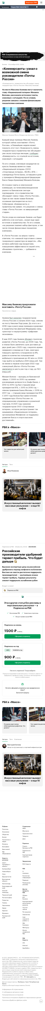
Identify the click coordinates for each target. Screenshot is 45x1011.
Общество (5, 834)
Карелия (4, 910)
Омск (4, 874)
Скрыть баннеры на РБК (27, 847)
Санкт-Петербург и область (6, 864)
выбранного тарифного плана (13, 675)
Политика (5, 829)
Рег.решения (25, 912)
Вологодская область (6, 880)
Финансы (5, 844)
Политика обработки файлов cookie (14, 1000)
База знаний (6, 849)
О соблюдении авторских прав (12, 992)
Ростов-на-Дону (7, 897)
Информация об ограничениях (12, 989)
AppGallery (25, 948)
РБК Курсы (25, 927)
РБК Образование (6, 852)
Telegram (25, 836)
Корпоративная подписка (27, 855)
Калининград (6, 883)
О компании (25, 872)
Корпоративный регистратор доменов (25, 903)
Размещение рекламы (25, 883)
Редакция (25, 880)
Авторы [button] (5, 464)
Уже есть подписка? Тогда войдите (22, 670)
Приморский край (6, 916)
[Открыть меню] (41, 2)
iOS (23, 943)
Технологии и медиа (9, 311)
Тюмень (4, 903)
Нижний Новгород (5, 891)
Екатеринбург (6, 869)
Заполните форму (22, 692)
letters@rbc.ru (31, 977)
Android (25, 945)
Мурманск (5, 913)
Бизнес (4, 64)
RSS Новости (26, 864)
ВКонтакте (25, 831)
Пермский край (7, 895)
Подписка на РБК (26, 851)
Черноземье (6, 905)
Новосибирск (6, 871)
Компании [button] (18, 739)
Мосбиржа (21, 982)
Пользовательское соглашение (12, 994)
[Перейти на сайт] (22, 56)
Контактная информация (25, 876)
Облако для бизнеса (25, 897)
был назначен (15, 317)
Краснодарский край (7, 887)
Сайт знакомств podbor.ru (25, 918)
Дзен (24, 839)
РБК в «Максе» (11, 427)
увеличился (7, 368)
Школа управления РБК (25, 932)
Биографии (5, 846)
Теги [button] (11, 464)
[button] (22, 56)
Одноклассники (27, 833)
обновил (28, 338)
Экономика (5, 832)
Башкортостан (6, 876)
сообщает (33, 153)
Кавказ (4, 908)
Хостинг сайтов (25, 908)
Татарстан (5, 900)
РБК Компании (25, 924)
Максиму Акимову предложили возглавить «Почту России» (18, 305)
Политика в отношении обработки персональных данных (21, 997)
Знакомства (25, 914)
